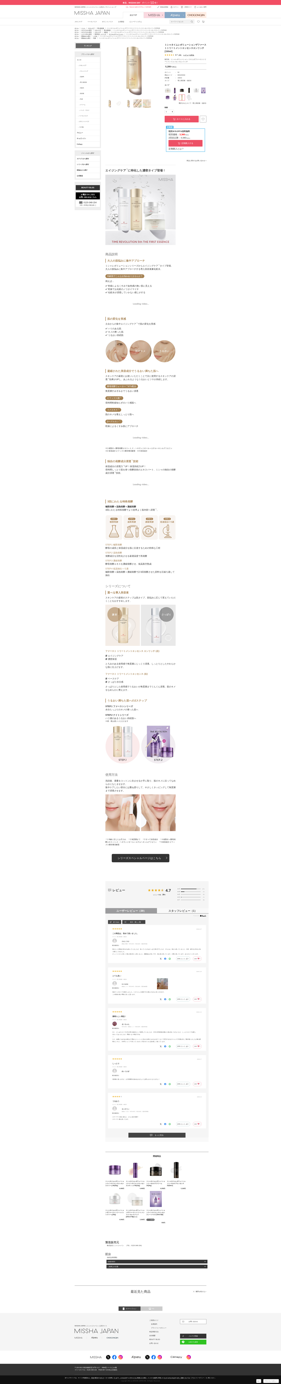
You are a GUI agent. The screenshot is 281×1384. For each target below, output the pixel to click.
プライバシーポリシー (271, 1381)
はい (258, 1381)
